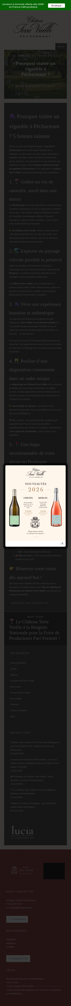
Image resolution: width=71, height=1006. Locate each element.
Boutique (57, 5)
